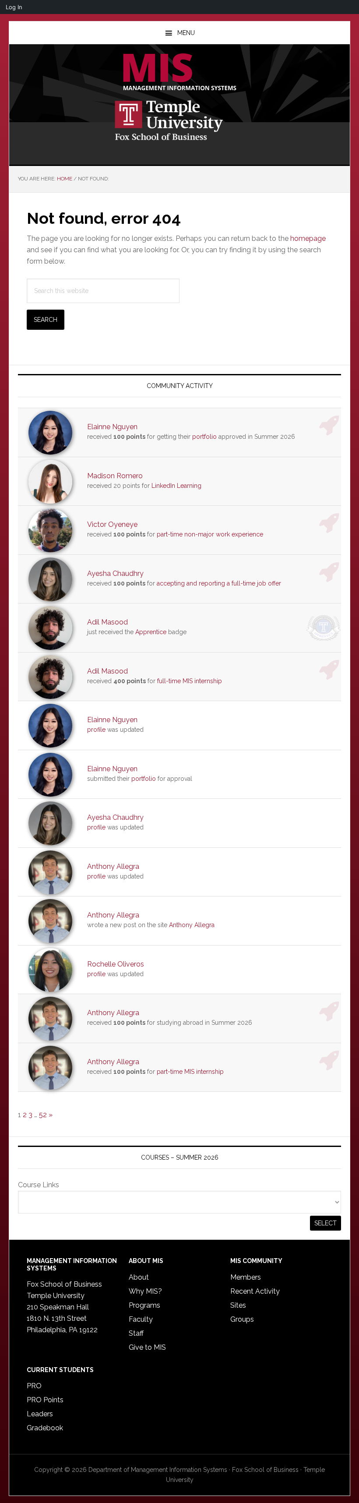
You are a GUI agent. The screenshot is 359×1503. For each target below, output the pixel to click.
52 (43, 1115)
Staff (136, 1333)
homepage (308, 238)
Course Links (38, 1185)
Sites (238, 1305)
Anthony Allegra (113, 866)
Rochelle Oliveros (115, 964)
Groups (242, 1319)
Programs (144, 1305)
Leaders (40, 1414)
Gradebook (45, 1428)
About (139, 1277)
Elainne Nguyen (112, 427)
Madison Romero (115, 476)
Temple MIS (179, 72)
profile (96, 729)
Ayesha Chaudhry (115, 573)
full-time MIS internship (189, 680)
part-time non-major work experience (210, 534)
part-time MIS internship (190, 1071)
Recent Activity (255, 1291)
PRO (34, 1386)
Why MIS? (145, 1291)
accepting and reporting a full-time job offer (219, 583)
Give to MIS (147, 1347)
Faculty (141, 1319)
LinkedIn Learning (176, 485)
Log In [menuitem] (14, 7)
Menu (186, 32)
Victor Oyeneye (112, 524)
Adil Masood (107, 622)
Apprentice (150, 631)
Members (245, 1277)
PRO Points (45, 1400)
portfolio (204, 436)
